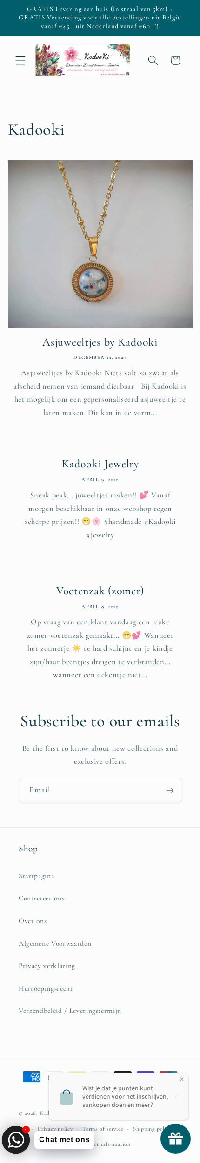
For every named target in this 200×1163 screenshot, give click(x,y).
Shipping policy (152, 1128)
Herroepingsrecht (46, 988)
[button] (20, 60)
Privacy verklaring (47, 966)
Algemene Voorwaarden (55, 943)
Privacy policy (55, 1128)
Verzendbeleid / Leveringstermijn (70, 1010)
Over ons (33, 921)
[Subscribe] (170, 791)
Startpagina (36, 876)
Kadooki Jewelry (100, 464)
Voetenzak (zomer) (100, 590)
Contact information (105, 1144)
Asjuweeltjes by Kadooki (100, 342)
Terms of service (102, 1128)
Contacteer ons (41, 898)
